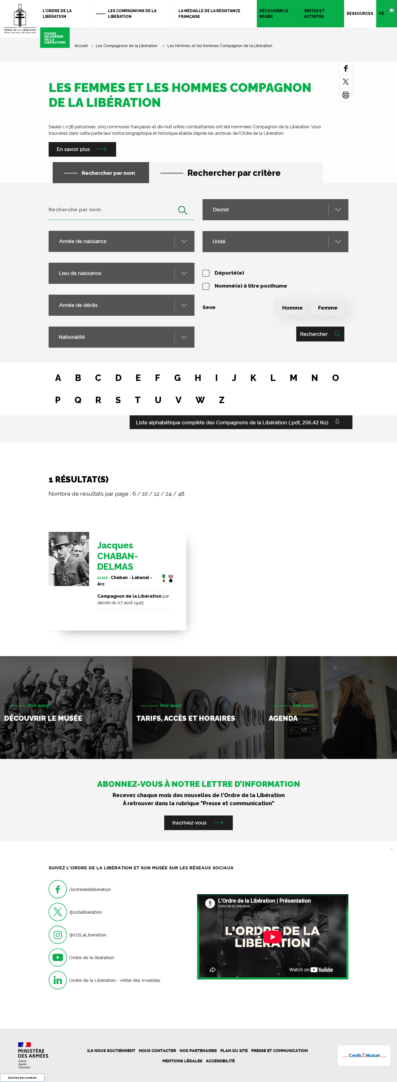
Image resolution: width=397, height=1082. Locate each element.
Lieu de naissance (80, 273)
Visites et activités (314, 14)
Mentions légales (182, 1061)
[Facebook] (345, 68)
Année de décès (78, 305)
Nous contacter (157, 1050)
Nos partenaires (198, 1050)
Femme (328, 308)
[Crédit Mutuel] (364, 1055)
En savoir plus (73, 149)
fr (381, 13)
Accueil (81, 46)
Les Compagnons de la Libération (132, 14)
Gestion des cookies (22, 1077)
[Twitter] (345, 81)
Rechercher (314, 334)
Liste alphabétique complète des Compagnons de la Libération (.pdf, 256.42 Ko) (232, 422)
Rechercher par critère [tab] (234, 173)
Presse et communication (279, 1050)
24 (169, 493)
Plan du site (234, 1050)
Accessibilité (220, 1061)
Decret (221, 209)
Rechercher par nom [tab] (108, 173)
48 (181, 493)
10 (145, 493)
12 (156, 493)
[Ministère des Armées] (33, 1055)
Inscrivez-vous (189, 823)
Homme (292, 308)
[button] (121, 337)
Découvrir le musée (274, 14)
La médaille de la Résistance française (209, 14)
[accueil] (35, 24)
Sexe (209, 307)
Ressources (360, 13)
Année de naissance (83, 241)
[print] (345, 95)
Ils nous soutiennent (111, 1050)
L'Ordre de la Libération (57, 14)
